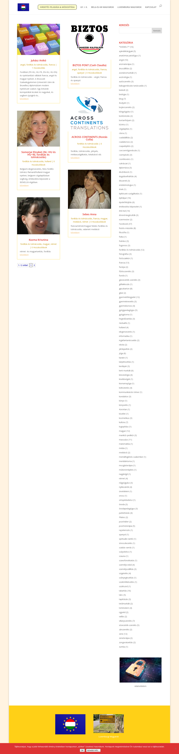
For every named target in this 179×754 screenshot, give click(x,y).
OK (82, 750)
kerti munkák (125, 370)
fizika (121, 236)
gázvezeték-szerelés (128, 280)
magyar (46, 244)
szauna (122, 556)
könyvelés (123, 405)
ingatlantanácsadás (127, 340)
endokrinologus (126, 185)
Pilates (122, 517)
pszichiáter (124, 521)
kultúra (122, 422)
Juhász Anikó (38, 60)
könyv (121, 400)
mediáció (77, 221)
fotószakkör (124, 258)
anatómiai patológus (128, 55)
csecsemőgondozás (128, 150)
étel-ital (122, 210)
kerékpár (123, 366)
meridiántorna (125, 461)
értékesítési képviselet (129, 206)
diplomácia (124, 167)
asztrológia (124, 77)
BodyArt (122, 103)
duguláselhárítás (126, 176)
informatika (124, 336)
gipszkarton (124, 288)
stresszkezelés (125, 543)
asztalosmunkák (126, 72)
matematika (124, 444)
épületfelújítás (125, 202)
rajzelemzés (124, 530)
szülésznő (123, 586)
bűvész (122, 124)
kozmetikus (124, 418)
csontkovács (124, 159)
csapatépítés (124, 146)
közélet (122, 413)
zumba (122, 646)
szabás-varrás (125, 547)
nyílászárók (124, 487)
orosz (121, 495)
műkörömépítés (126, 469)
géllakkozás (124, 284)
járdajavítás (124, 349)
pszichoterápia (125, 526)
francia (52, 64)
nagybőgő (123, 474)
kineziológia (124, 375)
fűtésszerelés (125, 271)
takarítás (123, 590)
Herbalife (123, 323)
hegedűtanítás (125, 318)
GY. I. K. (84, 7)
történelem (124, 608)
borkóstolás (124, 116)
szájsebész (124, 551)
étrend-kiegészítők (127, 215)
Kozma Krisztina (38, 239)
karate (122, 357)
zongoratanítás (126, 642)
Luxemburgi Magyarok (108, 736)
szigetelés (123, 573)
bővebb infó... (93, 750)
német (54, 244)
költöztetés (124, 387)
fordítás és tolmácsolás (37, 64)
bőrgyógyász (124, 111)
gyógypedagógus (127, 310)
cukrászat (123, 163)
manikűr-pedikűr (126, 435)
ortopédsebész (126, 500)
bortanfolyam (125, 120)
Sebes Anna (89, 214)
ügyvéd (122, 612)
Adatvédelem (140, 686)
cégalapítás (124, 129)
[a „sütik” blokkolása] (175, 748)
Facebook (123, 224)
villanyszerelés (125, 620)
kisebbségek (124, 379)
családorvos (124, 142)
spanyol (80, 72)
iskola (121, 344)
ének (121, 189)
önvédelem (124, 491)
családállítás (124, 137)
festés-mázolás (126, 228)
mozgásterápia (126, 465)
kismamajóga (125, 383)
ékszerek (123, 180)
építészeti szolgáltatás (129, 193)
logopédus (124, 426)
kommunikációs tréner (129, 392)
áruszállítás (124, 68)
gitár (121, 293)
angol (22, 64)
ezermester (124, 219)
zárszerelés (124, 629)
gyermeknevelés (126, 301)
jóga (121, 353)
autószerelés (125, 81)
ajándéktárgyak (126, 51)
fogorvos (123, 245)
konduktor (123, 396)
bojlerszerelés (125, 107)
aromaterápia (125, 64)
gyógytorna (124, 314)
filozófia (122, 232)
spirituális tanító (126, 539)
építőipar (123, 198)
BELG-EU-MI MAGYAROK (102, 7)
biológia (122, 94)
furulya (122, 267)
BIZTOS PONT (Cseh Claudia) (89, 65)
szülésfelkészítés (126, 582)
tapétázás (123, 599)
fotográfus (124, 254)
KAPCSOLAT (150, 7)
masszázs (123, 439)
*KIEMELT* (124, 47)
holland (48, 161)
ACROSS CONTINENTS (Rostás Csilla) (89, 138)
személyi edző (125, 564)
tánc (121, 595)
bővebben (24, 99)
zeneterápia (124, 638)
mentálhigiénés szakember (131, 457)
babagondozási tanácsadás (131, 85)
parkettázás (124, 513)
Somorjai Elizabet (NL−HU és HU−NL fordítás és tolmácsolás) (38, 154)
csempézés (124, 154)
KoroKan (123, 409)
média (122, 448)
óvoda (122, 504)
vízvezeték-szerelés (127, 625)
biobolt (122, 90)
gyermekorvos (125, 305)
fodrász (122, 241)
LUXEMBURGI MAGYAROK (129, 7)
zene (121, 634)
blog (121, 98)
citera (121, 133)
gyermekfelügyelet (127, 297)
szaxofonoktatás (126, 560)
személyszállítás (126, 569)
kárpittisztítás (125, 362)
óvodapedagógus (127, 508)
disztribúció (124, 172)
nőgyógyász (124, 482)
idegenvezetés (125, 331)
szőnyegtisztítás (126, 577)
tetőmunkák (124, 603)
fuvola (122, 275)
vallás (121, 616)
